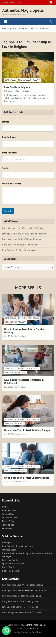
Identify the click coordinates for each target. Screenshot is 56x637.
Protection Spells (10, 560)
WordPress (36, 632)
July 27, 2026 (10, 434)
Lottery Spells (8, 567)
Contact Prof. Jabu (10, 517)
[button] (6, 630)
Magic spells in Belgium (29, 80)
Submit (8, 211)
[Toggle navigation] (5, 21)
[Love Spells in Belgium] (28, 67)
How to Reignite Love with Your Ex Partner (21, 612)
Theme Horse (32, 628)
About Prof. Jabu (9, 510)
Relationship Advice (14, 423)
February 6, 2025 (11, 91)
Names (6, 121)
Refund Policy (8, 528)
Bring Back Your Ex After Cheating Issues (20, 244)
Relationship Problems (16, 322)
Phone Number (10, 152)
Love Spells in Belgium (17, 87)
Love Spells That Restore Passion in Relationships (24, 233)
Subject (6, 168)
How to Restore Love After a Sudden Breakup (22, 228)
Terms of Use (8, 524)
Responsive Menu (51, 2)
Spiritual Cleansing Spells (13, 563)
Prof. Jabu (25, 91)
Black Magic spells (10, 570)
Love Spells (10, 80)
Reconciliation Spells (28, 318)
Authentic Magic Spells (23, 10)
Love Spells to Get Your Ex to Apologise (20, 250)
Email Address (10, 137)
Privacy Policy (8, 521)
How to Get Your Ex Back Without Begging (21, 239)
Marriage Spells (9, 549)
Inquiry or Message (11, 183)
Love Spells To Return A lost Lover (17, 546)
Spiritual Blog (8, 514)
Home (5, 506)
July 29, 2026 (10, 336)
